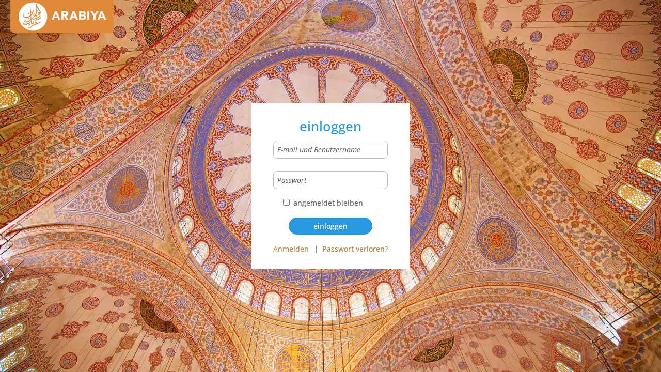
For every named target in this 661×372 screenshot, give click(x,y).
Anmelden (291, 249)
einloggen (330, 226)
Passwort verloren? (355, 249)
